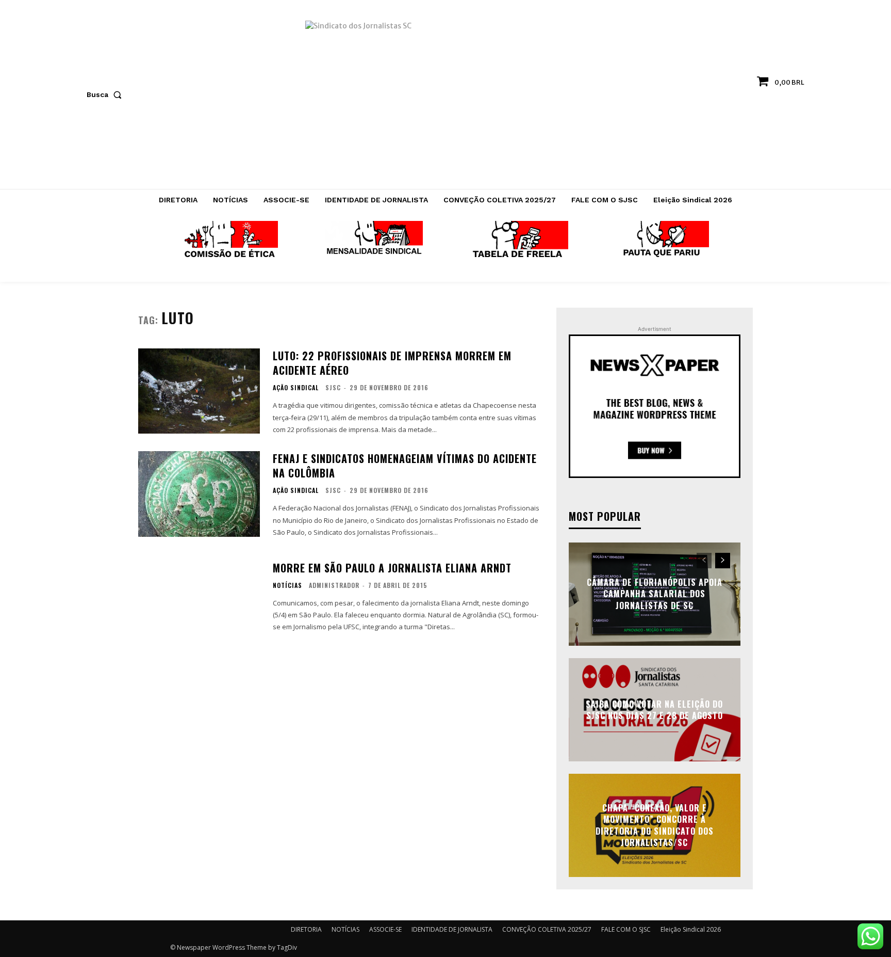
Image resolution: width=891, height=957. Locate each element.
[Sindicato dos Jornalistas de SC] (445, 100)
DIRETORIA (306, 929)
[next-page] (722, 560)
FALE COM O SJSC (626, 929)
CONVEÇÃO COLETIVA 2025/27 (546, 929)
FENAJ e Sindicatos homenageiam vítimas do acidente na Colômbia (405, 466)
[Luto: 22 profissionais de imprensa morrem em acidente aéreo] (199, 391)
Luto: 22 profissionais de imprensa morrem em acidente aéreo (392, 363)
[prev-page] (704, 560)
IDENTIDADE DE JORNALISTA (451, 929)
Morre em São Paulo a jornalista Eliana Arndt (392, 568)
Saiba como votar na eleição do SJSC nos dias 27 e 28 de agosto (654, 709)
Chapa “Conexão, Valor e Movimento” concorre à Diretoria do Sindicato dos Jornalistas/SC (655, 825)
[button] (106, 94)
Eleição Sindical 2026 (691, 929)
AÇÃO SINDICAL (296, 388)
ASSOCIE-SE (385, 929)
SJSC (333, 387)
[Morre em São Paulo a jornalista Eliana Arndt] (199, 597)
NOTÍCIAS (287, 585)
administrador (334, 585)
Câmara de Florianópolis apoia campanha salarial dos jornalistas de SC (654, 594)
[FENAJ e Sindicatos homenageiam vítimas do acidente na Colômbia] (199, 493)
